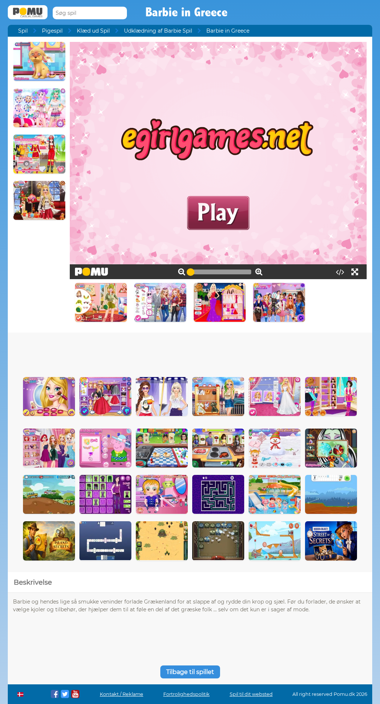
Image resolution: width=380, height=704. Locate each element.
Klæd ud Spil (93, 30)
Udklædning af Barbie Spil (158, 30)
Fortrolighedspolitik (186, 694)
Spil (23, 30)
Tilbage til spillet (190, 671)
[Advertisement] (190, 353)
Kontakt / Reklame (121, 694)
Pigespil (52, 30)
